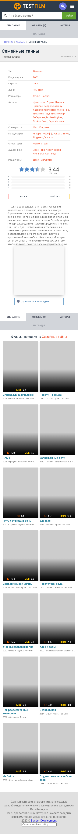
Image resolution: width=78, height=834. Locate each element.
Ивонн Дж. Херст (43, 149)
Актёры (65, 25)
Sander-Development (44, 820)
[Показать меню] (72, 6)
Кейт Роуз (50, 153)
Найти (69, 15)
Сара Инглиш (56, 121)
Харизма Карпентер (44, 109)
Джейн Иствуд (41, 113)
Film (34, 6)
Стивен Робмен (41, 96)
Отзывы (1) (39, 25)
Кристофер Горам (43, 102)
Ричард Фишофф (42, 133)
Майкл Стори (40, 143)
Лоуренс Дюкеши (43, 137)
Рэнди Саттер (61, 133)
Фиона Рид (63, 109)
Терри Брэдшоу (53, 106)
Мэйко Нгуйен (54, 117)
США (35, 83)
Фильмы (38, 71)
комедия (38, 89)
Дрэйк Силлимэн (42, 159)
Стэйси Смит (40, 121)
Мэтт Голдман (41, 127)
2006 (35, 77)
